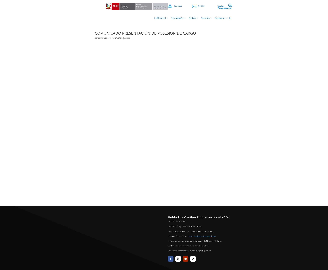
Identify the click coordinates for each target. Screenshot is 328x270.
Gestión (192, 18)
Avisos (127, 38)
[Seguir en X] (178, 259)
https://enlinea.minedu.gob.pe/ (202, 236)
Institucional (160, 18)
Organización (177, 18)
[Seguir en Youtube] (185, 259)
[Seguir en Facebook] (170, 259)
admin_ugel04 (104, 38)
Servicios (205, 18)
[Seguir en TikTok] (193, 259)
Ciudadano (220, 18)
